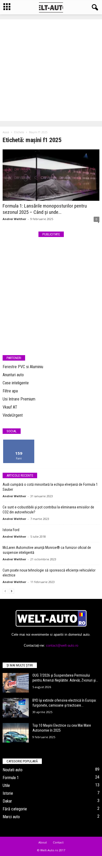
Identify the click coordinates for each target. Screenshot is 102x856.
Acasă (6, 132)
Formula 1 (11, 777)
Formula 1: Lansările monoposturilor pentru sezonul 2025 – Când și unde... (45, 209)
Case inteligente (16, 382)
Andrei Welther (14, 219)
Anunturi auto (13, 374)
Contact (58, 842)
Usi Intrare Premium (19, 399)
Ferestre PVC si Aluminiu (23, 366)
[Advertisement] (51, 70)
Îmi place (19, 442)
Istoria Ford (11, 530)
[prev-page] (5, 591)
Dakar (7, 801)
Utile (6, 785)
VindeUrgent (13, 415)
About (42, 842)
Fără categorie (15, 808)
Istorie (8, 793)
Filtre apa (10, 390)
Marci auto (11, 816)
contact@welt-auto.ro (62, 645)
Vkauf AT (10, 407)
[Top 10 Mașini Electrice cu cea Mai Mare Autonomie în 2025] (16, 733)
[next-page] (11, 591)
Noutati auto (12, 769)
